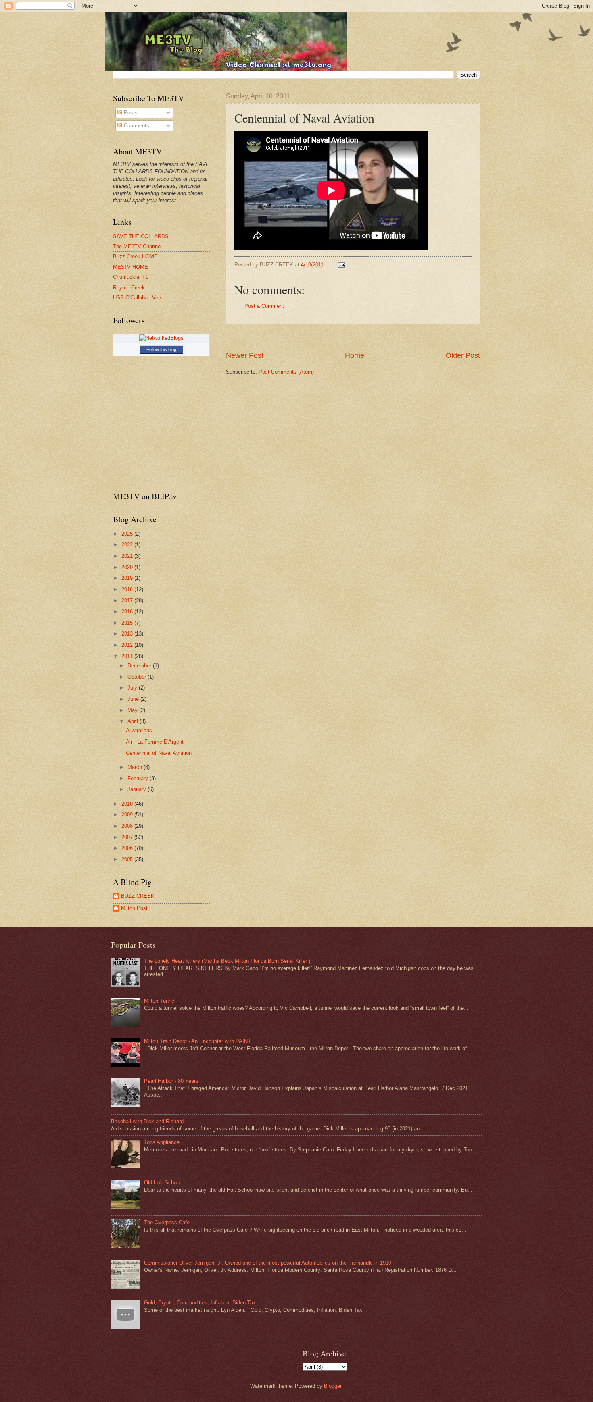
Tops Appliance (162, 1142)
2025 (127, 534)
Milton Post (134, 908)
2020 (127, 567)
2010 (127, 804)
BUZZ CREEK (138, 896)
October (137, 677)
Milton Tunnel (159, 1001)
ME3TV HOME (130, 267)
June (133, 699)
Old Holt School (162, 1183)
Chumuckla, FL (130, 277)
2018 (127, 589)
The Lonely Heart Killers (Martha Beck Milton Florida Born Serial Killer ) (227, 961)
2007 (127, 837)
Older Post (463, 355)
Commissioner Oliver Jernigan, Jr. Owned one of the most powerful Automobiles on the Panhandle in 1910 (267, 1263)
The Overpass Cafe (167, 1222)
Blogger (332, 1386)
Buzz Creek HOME (135, 256)
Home (354, 355)
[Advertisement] (353, 337)
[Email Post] (340, 265)
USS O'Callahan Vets (138, 298)
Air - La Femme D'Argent (155, 742)
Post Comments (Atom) (286, 372)
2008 (127, 826)
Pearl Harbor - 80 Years (171, 1081)
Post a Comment (264, 306)
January (137, 789)
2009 (127, 815)
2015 (127, 623)
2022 (127, 545)
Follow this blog (161, 349)
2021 (127, 556)
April (133, 721)
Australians (139, 730)
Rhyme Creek (129, 288)
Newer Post (244, 355)
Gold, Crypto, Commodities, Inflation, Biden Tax (200, 1303)
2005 (127, 859)
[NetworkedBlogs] (161, 338)
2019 (127, 578)
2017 (127, 601)
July (133, 688)
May (133, 710)
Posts (130, 113)
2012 (127, 645)
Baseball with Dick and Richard (147, 1121)
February (138, 778)
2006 (127, 848)
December (140, 666)
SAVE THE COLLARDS (141, 236)
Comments (135, 126)
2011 (127, 656)
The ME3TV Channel (137, 246)
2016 (127, 612)
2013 (127, 634)
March (135, 767)
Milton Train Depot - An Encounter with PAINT (197, 1041)
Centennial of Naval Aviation (159, 753)
